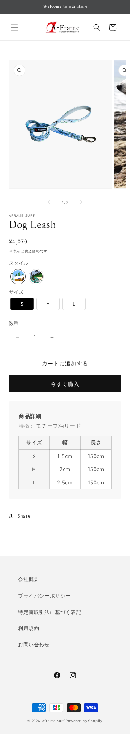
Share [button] (24, 516)
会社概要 (28, 579)
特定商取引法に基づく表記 (49, 612)
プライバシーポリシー (44, 596)
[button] (14, 27)
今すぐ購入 (65, 384)
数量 (14, 323)
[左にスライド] (49, 202)
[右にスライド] (81, 202)
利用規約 (28, 628)
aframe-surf (53, 720)
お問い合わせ (34, 644)
